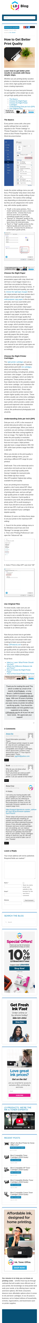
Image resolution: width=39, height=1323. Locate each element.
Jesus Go (9, 734)
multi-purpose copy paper (13, 299)
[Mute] (29, 1127)
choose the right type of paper (17, 292)
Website (6, 900)
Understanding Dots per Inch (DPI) (22, 107)
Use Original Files (16, 108)
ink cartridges (26, 367)
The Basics (13, 99)
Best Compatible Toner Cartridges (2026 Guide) (19, 1156)
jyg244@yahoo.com (22, 756)
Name (6, 883)
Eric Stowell (12, 32)
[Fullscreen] (32, 1127)
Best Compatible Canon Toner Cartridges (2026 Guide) (21, 1193)
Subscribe (19, 1095)
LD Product (19, 691)
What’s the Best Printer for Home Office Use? (22, 1144)
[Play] (7, 1127)
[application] (19, 1121)
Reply (6, 760)
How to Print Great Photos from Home (20, 674)
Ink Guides (16, 1160)
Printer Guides (12, 27)
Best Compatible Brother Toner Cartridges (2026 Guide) (21, 1181)
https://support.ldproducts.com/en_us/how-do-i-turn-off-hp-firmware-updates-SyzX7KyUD (21, 811)
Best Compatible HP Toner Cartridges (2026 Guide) (20, 1169)
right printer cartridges (15, 362)
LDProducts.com (15, 645)
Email (6, 891)
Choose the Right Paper (18, 101)
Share (32, 27)
